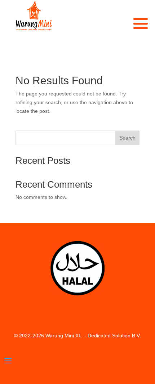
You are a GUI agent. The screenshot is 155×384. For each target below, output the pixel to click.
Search (127, 138)
